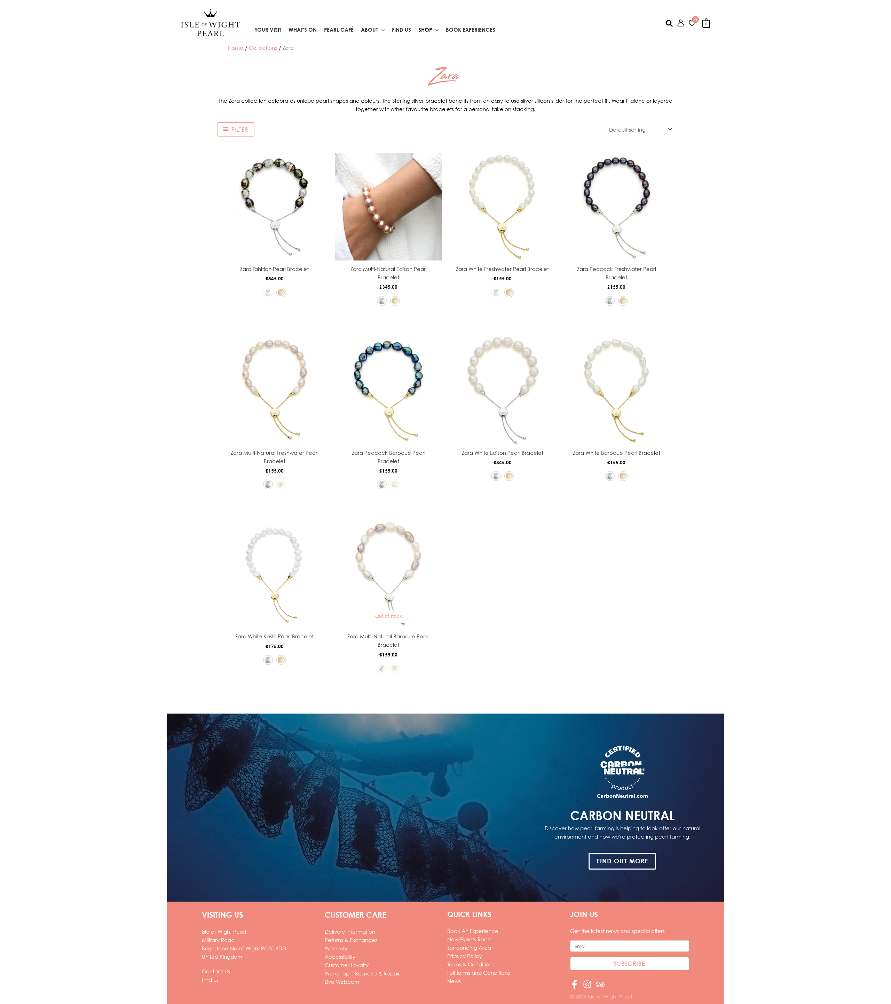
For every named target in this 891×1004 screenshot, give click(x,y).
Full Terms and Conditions (478, 973)
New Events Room (469, 939)
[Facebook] (574, 984)
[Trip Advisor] (600, 984)
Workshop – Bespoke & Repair (362, 973)
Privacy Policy (464, 956)
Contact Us (216, 971)
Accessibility (340, 957)
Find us (210, 979)
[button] (381, 30)
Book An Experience (472, 931)
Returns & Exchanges (351, 940)
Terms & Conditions (471, 964)
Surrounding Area (469, 947)
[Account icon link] (681, 23)
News (454, 981)
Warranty (336, 948)
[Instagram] (587, 984)
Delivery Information (350, 931)
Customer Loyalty (347, 965)
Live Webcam (342, 982)
